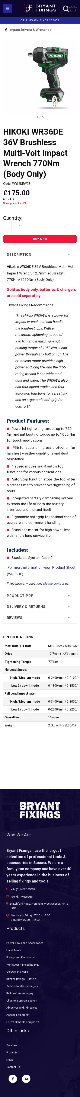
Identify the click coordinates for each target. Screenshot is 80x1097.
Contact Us (13, 1067)
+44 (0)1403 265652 (23, 889)
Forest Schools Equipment (22, 1022)
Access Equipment (17, 1014)
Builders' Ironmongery (19, 993)
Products (11, 1052)
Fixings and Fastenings (20, 957)
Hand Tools (13, 950)
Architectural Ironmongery (22, 986)
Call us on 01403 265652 (40, 20)
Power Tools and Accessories (24, 943)
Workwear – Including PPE (22, 964)
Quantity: (12, 218)
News (9, 1059)
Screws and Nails (17, 971)
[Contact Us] (26, 1079)
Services (11, 1045)
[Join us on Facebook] (13, 1079)
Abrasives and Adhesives (21, 1007)
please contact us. (56, 583)
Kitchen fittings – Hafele (21, 978)
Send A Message (21, 896)
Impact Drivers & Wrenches (30, 30)
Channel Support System (21, 1000)
